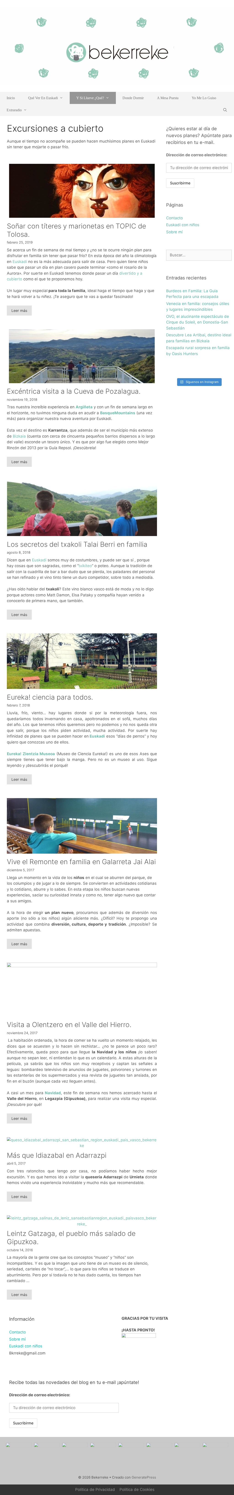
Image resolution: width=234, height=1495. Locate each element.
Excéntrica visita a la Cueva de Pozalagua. (74, 391)
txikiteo (85, 565)
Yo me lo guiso (204, 98)
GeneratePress (144, 1477)
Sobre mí (174, 232)
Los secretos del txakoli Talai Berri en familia (77, 544)
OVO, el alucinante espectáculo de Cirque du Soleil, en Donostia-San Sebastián (197, 322)
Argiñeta (84, 407)
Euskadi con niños (182, 225)
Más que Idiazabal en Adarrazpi (56, 1155)
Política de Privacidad (95, 1489)
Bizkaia (19, 436)
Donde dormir (133, 98)
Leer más (19, 310)
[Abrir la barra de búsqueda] (225, 110)
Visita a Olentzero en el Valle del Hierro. (69, 1024)
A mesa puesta (167, 98)
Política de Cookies (137, 1489)
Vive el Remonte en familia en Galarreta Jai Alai (81, 862)
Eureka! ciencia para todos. (50, 697)
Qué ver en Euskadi (43, 98)
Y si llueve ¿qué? (90, 98)
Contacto (174, 218)
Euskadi (19, 261)
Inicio (11, 98)
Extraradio (14, 110)
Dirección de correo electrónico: (196, 155)
